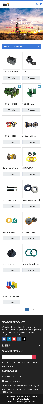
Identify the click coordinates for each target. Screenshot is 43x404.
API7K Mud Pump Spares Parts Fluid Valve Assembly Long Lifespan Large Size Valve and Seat (31, 232)
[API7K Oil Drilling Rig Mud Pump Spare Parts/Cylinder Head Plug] (11, 253)
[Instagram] (19, 339)
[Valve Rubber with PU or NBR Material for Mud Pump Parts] (31, 253)
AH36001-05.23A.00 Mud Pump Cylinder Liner (11, 296)
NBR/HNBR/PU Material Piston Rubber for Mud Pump (31, 200)
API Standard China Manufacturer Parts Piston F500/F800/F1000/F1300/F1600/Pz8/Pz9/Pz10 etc (31, 136)
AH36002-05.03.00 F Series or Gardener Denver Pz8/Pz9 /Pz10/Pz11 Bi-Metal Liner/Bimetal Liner (10, 104)
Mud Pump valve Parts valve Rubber (11, 232)
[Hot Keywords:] (34, 357)
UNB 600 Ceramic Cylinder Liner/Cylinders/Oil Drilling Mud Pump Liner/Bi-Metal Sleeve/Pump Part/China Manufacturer (31, 104)
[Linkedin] (9, 339)
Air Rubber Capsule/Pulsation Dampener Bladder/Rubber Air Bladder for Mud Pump (30, 72)
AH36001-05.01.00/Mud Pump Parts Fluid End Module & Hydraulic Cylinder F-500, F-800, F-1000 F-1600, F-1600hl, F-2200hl (11, 72)
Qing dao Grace (29, 402)
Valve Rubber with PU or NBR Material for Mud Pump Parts (31, 264)
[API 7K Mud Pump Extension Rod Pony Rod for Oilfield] (11, 189)
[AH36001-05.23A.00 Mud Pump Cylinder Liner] (11, 285)
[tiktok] (24, 339)
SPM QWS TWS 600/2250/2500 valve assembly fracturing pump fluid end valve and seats (29, 168)
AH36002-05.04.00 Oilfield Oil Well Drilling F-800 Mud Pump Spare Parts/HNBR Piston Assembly (11, 136)
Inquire (12, 78)
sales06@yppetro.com (13, 381)
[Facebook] (4, 339)
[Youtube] (14, 339)
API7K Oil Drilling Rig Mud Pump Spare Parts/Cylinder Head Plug (11, 264)
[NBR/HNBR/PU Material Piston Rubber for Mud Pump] (31, 189)
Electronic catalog (8, 366)
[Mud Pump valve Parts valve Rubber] (11, 221)
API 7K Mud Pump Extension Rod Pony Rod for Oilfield (11, 200)
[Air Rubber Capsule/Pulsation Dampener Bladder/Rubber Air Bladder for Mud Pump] (31, 61)
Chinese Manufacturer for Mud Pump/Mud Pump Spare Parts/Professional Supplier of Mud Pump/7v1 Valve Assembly (11, 168)
